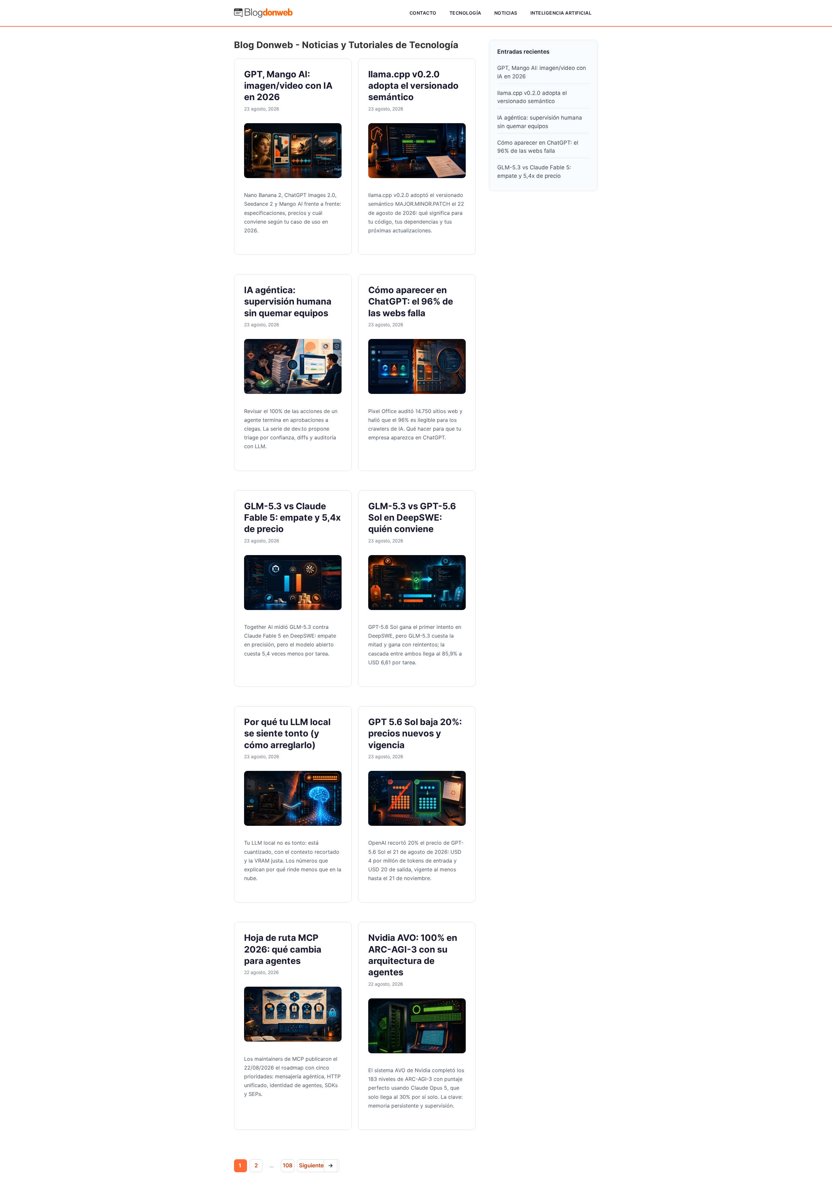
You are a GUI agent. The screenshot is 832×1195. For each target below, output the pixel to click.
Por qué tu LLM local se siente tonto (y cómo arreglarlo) (287, 733)
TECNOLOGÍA (465, 13)
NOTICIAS (505, 13)
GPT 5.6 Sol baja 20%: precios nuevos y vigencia (415, 733)
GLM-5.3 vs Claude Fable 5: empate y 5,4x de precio (292, 518)
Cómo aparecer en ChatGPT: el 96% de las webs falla (410, 301)
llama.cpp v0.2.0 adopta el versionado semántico (413, 86)
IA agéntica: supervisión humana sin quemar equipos (288, 301)
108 (287, 1165)
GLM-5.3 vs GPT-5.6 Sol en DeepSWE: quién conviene (412, 518)
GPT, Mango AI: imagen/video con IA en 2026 (288, 86)
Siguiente (316, 1165)
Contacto (423, 13)
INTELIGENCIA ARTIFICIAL (561, 13)
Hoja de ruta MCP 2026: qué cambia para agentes (282, 949)
